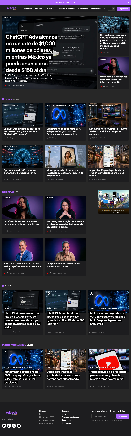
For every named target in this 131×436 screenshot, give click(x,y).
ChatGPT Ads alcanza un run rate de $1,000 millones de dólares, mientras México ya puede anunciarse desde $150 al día (22, 320)
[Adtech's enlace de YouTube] (19, 426)
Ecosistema (96, 8)
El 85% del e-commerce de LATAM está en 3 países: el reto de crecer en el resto (22, 266)
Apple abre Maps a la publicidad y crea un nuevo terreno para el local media (106, 173)
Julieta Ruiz (21, 85)
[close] (128, 2)
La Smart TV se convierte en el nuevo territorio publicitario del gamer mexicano (108, 131)
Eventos (50, 8)
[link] (65, 2)
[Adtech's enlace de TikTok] (9, 426)
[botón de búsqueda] (105, 9)
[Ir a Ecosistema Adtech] (113, 199)
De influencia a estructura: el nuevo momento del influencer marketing (113, 79)
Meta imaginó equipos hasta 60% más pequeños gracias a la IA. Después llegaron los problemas (64, 131)
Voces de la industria (66, 8)
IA (40, 414)
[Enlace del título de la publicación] (49, 52)
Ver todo (16, 99)
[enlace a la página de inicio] (11, 8)
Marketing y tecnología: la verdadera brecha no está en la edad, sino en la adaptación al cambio (65, 224)
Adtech (22, 273)
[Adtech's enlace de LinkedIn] (4, 426)
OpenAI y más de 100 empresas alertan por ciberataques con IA (20, 171)
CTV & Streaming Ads (47, 420)
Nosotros (28, 8)
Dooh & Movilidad (46, 423)
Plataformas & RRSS (46, 417)
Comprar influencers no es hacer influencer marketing (63, 265)
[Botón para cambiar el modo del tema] (111, 9)
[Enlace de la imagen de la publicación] (113, 24)
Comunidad (83, 8)
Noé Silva (106, 386)
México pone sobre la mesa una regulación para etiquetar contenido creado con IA (65, 173)
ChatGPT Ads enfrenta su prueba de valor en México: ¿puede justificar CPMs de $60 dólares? (22, 131)
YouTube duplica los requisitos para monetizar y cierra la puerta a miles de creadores (108, 375)
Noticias (38, 8)
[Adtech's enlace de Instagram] (14, 426)
